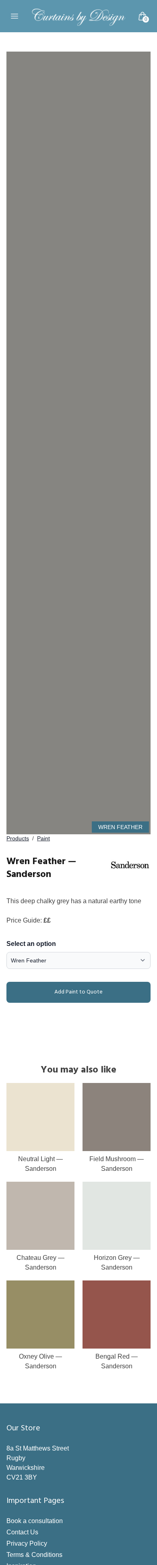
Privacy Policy (26, 1543)
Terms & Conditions (34, 1554)
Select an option (31, 943)
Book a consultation (34, 1520)
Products (17, 838)
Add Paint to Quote (78, 992)
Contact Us (22, 1532)
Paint (43, 838)
